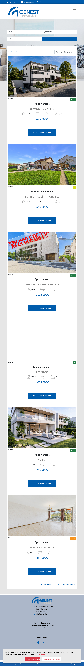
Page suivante (70, 584)
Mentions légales (13, 664)
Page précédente (45, 584)
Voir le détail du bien (42, 133)
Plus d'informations (42, 654)
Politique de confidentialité (29, 664)
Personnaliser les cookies (51, 659)
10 (64, 584)
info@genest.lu (29, 2)
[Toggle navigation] (74, 9)
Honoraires (44, 664)
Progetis (74, 664)
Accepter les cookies (33, 659)
